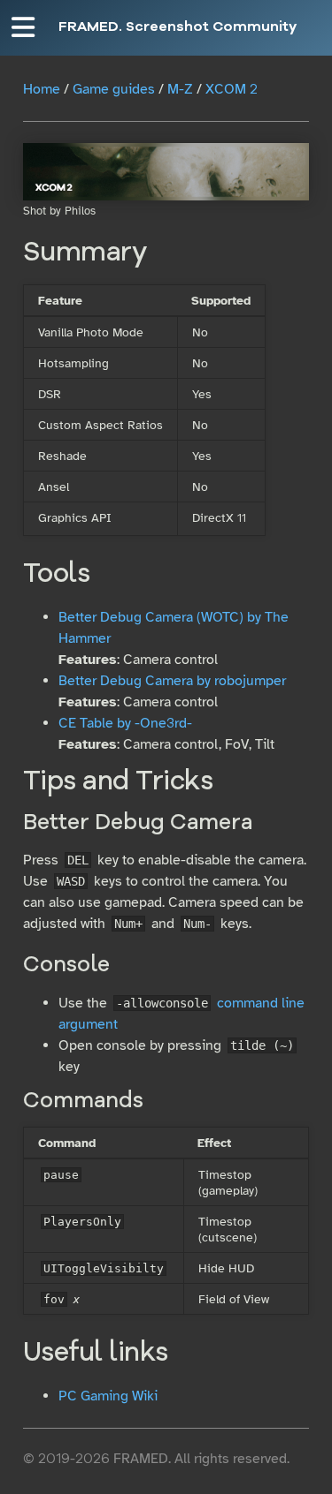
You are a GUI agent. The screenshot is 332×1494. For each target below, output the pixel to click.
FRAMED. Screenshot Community (177, 27)
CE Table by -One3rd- (125, 723)
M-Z (180, 89)
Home (41, 89)
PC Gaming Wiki (108, 1396)
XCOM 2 (231, 89)
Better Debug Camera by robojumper (172, 681)
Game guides (114, 89)
